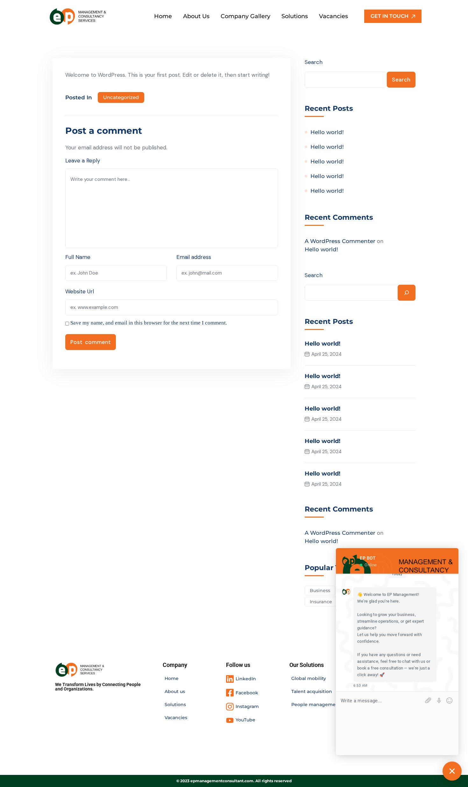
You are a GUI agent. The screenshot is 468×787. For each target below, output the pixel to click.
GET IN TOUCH (390, 16)
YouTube (245, 720)
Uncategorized (121, 97)
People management (316, 704)
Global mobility (308, 678)
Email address (193, 257)
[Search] (406, 293)
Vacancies (176, 717)
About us (175, 691)
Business (320, 590)
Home (172, 678)
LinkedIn (246, 679)
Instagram (247, 706)
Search (314, 62)
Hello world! (327, 132)
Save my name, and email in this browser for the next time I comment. (148, 323)
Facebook (247, 693)
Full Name (77, 257)
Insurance (321, 602)
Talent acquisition (311, 691)
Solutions (175, 704)
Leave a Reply (82, 160)
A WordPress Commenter (340, 241)
